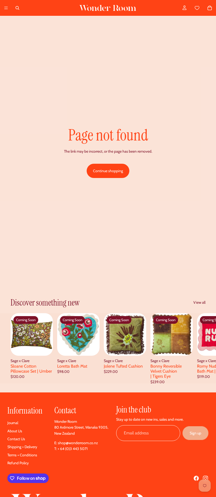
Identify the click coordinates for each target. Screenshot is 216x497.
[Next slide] (199, 348)
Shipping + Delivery (22, 446)
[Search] (17, 8)
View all (199, 302)
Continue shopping (108, 170)
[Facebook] (196, 478)
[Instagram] (205, 478)
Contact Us (16, 439)
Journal (12, 422)
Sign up (195, 433)
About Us (14, 431)
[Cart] (202, 8)
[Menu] (6, 8)
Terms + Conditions (22, 455)
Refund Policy (18, 463)
